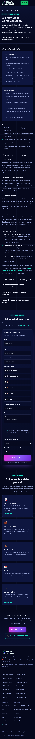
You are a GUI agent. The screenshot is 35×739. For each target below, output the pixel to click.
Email (5, 349)
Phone (9, 358)
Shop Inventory (6, 721)
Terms (3, 735)
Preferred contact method (12, 439)
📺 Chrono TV (6, 724)
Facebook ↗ (17, 721)
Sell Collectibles (6, 693)
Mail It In (4, 697)
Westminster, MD (21, 697)
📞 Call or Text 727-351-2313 (17, 636)
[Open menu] (31, 3)
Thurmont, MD (20, 686)
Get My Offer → (17, 458)
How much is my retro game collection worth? (15, 301)
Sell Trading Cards (7, 678)
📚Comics (10, 393)
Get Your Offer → (17, 629)
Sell (7, 10)
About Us (4, 713)
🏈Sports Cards (12, 382)
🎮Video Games (12, 370)
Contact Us (17, 713)
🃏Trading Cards (12, 376)
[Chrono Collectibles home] (8, 3)
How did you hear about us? (12, 448)
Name (5, 339)
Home (3, 10)
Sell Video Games (7, 674)
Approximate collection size (12, 404)
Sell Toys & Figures (7, 686)
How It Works (6, 706)
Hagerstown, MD (21, 693)
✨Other (9, 399)
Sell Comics (5, 689)
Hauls (3, 709)
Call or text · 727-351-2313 (21, 706)
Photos (13, 426)
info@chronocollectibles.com (23, 709)
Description (7, 412)
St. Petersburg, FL (21, 682)
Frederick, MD (20, 689)
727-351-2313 (24, 325)
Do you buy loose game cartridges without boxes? (14, 286)
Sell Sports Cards (7, 682)
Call (25, 3)
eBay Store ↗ (18, 717)
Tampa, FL (19, 678)
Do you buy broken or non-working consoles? (14, 293)
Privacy (8, 735)
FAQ (3, 717)
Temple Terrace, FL (22, 674)
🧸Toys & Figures (12, 388)
